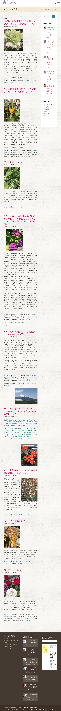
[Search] (56, 3)
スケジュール (47, 104)
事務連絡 (46, 108)
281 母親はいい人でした (16, 162)
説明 (45, 115)
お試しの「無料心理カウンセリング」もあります (16, 438)
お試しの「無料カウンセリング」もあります (15, 207)
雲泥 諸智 (16, 26)
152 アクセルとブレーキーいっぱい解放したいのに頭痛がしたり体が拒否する (20, 411)
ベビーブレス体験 (30, 78)
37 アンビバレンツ (14, 570)
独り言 (45, 113)
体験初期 (46, 109)
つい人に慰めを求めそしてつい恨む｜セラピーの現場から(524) (20, 90)
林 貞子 (16, 164)
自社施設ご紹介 (8, 325)
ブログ (45, 106)
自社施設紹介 (10, 82)
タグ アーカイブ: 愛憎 (11, 9)
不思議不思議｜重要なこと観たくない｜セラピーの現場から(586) (20, 22)
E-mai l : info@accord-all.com (11, 648)
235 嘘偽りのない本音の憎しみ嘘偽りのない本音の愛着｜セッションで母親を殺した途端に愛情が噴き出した (20, 220)
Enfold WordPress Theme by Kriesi (30, 707)
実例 (45, 111)
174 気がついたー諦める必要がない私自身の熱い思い (19, 333)
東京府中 (28, 156)
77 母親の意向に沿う (14, 521)
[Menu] (58, 3)
